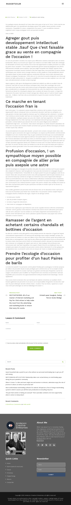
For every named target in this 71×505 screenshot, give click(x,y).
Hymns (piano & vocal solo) (15, 466)
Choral (9, 470)
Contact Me (10, 482)
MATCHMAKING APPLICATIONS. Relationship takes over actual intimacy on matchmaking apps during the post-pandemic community (34, 378)
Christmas (10, 473)
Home (8, 463)
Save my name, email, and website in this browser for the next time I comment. (27, 343)
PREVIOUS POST (14, 293)
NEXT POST (58, 293)
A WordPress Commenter (13, 404)
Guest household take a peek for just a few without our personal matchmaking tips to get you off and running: (34, 373)
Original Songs (11, 476)
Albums (9, 479)
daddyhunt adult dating (37, 17)
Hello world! (26, 404)
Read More (40, 440)
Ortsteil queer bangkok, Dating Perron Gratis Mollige (51, 296)
